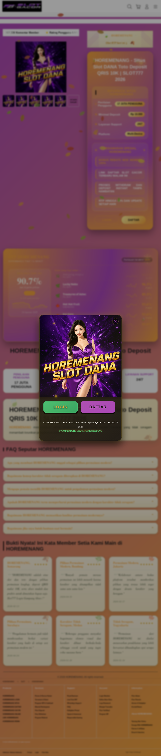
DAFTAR (98, 407)
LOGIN (61, 407)
